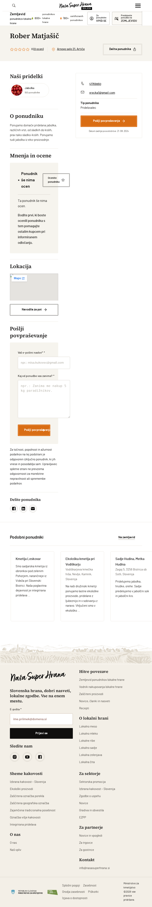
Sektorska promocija (92, 781)
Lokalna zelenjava (90, 755)
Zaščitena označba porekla (27, 796)
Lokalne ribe (87, 740)
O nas (13, 842)
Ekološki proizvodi (21, 789)
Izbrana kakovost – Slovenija (28, 781)
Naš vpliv (15, 849)
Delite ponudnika (120, 49)
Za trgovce (86, 842)
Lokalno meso (88, 726)
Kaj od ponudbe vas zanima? (36, 376)
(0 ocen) (38, 49)
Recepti (84, 708)
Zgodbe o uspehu (90, 796)
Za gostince (86, 849)
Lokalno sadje (88, 747)
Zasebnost (89, 885)
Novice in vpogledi (90, 835)
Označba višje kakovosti (25, 817)
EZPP (82, 817)
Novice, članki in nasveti (94, 701)
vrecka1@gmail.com (102, 92)
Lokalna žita (87, 762)
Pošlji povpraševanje (106, 120)
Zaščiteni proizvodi (91, 694)
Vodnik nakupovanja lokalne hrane (101, 687)
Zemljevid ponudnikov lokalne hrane (101, 679)
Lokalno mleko (88, 733)
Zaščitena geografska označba (29, 803)
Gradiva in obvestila (91, 810)
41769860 (95, 84)
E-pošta (16, 709)
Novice (83, 803)
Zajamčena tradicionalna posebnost (32, 810)
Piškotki (93, 891)
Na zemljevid (126, 537)
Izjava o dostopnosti (74, 898)
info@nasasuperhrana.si (94, 868)
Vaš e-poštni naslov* (31, 352)
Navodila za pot (32, 309)
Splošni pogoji (71, 885)
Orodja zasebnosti (73, 891)
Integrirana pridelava (23, 824)
